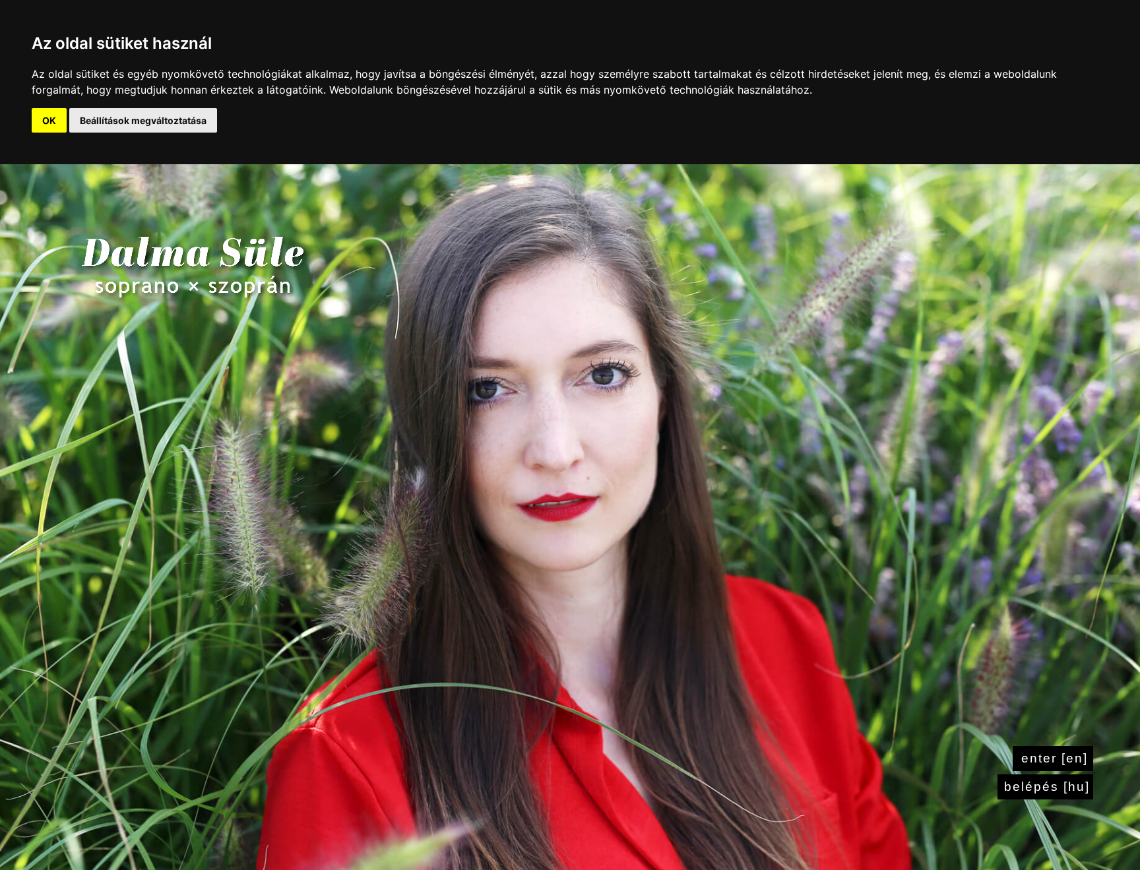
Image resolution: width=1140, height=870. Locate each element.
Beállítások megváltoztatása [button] (143, 120)
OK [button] (49, 120)
